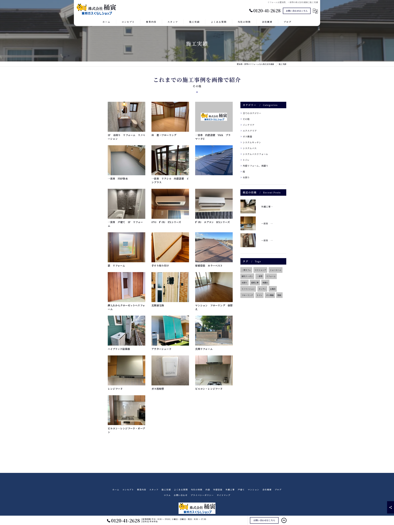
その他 (246, 119)
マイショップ (260, 270)
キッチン (262, 288)
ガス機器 (247, 136)
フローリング (247, 295)
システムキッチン (252, 142)
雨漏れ (265, 282)
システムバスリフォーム (255, 154)
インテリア (248, 124)
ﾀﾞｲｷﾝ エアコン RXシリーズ (212, 222)
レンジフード (115, 388)
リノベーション (248, 288)
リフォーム (270, 276)
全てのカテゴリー (252, 113)
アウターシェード (161, 349)
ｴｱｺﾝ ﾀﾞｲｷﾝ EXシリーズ (166, 222)
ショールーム (275, 270)
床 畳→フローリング (163, 135)
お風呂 (273, 288)
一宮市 (259, 276)
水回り (246, 177)
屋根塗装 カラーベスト (209, 265)
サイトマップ (223, 495)
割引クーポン (247, 276)
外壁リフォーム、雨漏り (255, 165)
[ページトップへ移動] (284, 520)
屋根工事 (255, 282)
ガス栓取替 (157, 388)
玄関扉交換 (157, 305)
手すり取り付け (160, 265)
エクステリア (250, 130)
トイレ (246, 159)
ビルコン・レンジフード (209, 388)
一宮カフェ (246, 270)
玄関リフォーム (203, 349)
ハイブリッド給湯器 (119, 349)
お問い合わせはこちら (297, 10)
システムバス (250, 148)
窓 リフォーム (116, 265)
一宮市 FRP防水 (118, 178)
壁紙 (279, 295)
